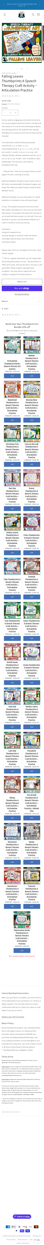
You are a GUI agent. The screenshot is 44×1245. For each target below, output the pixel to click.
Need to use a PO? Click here (13, 1017)
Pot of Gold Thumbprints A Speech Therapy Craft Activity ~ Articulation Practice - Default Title (31, 803)
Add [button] (12, 376)
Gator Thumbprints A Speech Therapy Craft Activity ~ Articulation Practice (31, 625)
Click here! (15, 1182)
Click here (22, 1187)
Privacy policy (11, 1239)
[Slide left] (16, 68)
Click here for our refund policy (17, 1210)
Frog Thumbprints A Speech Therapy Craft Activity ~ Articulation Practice (12, 625)
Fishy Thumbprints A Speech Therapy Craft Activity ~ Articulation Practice (32, 540)
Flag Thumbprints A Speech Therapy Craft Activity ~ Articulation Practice (12, 584)
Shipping (4, 104)
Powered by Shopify (25, 1236)
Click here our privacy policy (16, 1205)
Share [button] (6, 309)
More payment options (22, 294)
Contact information (23, 1243)
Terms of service (22, 1239)
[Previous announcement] (4, 4)
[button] (4, 14)
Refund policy (37, 1236)
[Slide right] (27, 68)
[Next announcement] (39, 4)
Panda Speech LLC (12, 1236)
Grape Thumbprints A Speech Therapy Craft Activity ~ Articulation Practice (31, 670)
